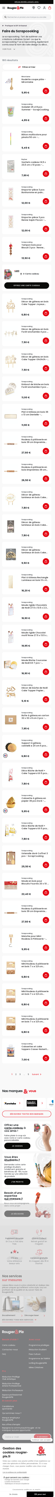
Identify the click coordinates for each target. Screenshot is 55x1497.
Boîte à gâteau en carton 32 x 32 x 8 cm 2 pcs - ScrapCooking (35, 717)
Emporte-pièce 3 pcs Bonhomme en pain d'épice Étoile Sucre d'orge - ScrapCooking (34, 191)
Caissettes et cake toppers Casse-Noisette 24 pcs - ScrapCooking (34, 1048)
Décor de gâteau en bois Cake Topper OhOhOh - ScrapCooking (34, 358)
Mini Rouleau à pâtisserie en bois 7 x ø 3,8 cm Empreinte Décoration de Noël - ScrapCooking (35, 1020)
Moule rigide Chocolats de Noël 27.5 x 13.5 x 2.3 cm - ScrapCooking (34, 606)
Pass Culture (34, 1354)
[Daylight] (35, 1103)
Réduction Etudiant (38, 1349)
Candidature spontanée (8, 1407)
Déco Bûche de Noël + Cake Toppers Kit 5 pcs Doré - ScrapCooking (34, 827)
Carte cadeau (8, 1345)
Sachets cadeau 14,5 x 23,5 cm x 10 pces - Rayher (33, 163)
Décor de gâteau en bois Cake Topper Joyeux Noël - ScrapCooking (34, 303)
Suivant (35, 1074)
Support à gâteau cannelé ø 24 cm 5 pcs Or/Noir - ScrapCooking (34, 744)
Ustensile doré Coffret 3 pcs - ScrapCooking (34, 854)
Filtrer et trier (28, 67)
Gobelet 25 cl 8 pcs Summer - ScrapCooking (35, 108)
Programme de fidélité (39, 1358)
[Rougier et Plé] (13, 1331)
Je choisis (17, 1146)
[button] (33, 8)
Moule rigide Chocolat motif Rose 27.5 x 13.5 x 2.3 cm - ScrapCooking (34, 634)
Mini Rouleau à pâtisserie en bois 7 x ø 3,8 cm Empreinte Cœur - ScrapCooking (35, 965)
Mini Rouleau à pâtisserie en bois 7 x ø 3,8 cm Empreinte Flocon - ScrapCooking (35, 992)
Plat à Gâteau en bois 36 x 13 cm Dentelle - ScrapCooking (34, 413)
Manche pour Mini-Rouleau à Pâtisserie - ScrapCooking (33, 937)
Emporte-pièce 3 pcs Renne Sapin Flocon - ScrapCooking (32, 218)
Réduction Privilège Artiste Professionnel (11, 1384)
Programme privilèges (39, 1345)
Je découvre (17, 1214)
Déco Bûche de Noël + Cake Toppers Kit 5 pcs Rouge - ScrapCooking (34, 772)
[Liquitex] (12, 1103)
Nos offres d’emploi (11, 1424)
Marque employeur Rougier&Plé (11, 1418)
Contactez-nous (10, 1349)
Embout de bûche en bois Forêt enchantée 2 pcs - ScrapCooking (35, 385)
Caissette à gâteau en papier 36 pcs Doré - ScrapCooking (33, 799)
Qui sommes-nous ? (11, 1413)
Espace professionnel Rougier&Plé (12, 1395)
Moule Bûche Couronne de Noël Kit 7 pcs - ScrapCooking (34, 661)
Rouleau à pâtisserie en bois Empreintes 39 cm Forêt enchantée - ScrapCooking (34, 468)
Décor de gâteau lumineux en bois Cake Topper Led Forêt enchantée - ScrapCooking (33, 551)
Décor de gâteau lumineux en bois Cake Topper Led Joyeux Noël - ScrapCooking (34, 496)
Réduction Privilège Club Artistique (11, 1378)
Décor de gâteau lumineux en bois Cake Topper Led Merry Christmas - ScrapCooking (33, 523)
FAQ (4, 1354)
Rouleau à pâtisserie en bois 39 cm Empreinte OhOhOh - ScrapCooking (35, 441)
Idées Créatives (36, 1367)
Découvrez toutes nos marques (27, 1114)
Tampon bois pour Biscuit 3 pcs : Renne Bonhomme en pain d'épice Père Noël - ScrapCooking (32, 246)
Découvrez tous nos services (17, 1320)
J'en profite (17, 1182)
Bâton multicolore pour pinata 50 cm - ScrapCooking (34, 136)
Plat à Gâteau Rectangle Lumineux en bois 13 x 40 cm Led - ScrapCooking (34, 579)
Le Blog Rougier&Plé (38, 1363)
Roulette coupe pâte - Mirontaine (33, 80)
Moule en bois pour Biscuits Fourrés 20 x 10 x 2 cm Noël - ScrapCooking (34, 882)
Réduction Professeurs (12, 1390)
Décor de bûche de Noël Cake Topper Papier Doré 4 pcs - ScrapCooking (34, 689)
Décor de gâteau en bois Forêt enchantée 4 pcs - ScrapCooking (34, 330)
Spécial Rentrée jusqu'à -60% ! (27, 2)
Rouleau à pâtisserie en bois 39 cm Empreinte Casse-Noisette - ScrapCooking (34, 910)
